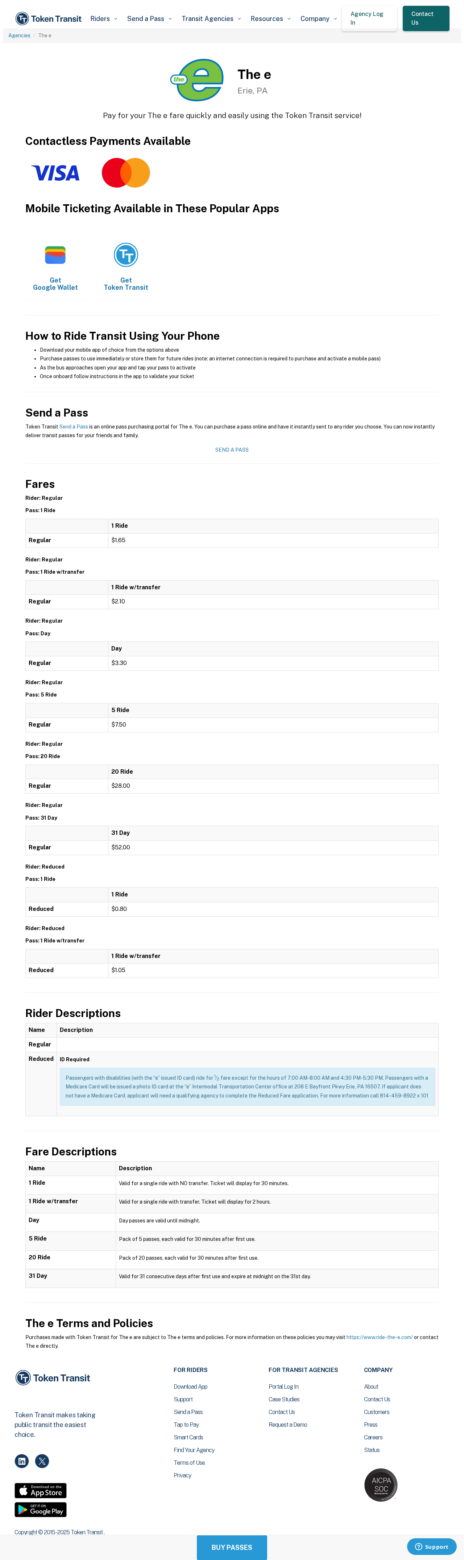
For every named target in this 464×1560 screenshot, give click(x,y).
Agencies (19, 35)
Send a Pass (73, 427)
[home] (49, 18)
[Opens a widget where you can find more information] (432, 1547)
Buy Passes (232, 1547)
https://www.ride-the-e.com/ (380, 1337)
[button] (103, 18)
